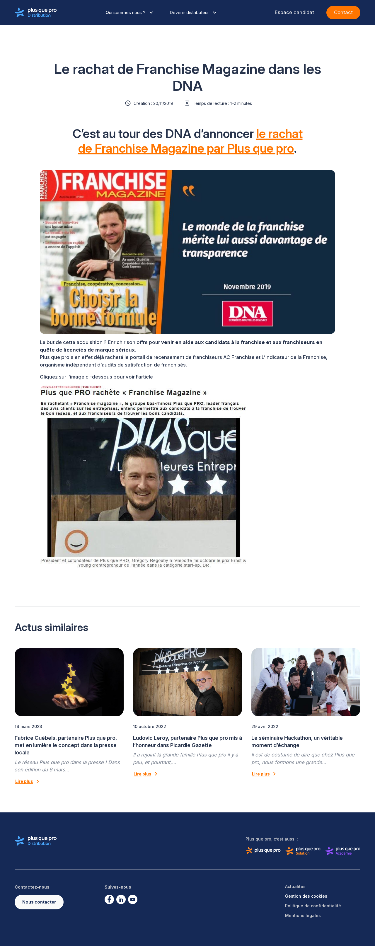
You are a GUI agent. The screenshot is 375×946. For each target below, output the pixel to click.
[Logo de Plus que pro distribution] (36, 13)
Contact (343, 12)
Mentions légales (303, 915)
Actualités (295, 886)
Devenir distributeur (189, 12)
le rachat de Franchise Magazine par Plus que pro (190, 141)
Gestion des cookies (306, 896)
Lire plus (24, 781)
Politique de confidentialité (313, 905)
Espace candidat (294, 12)
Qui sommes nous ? (125, 12)
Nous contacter (39, 901)
